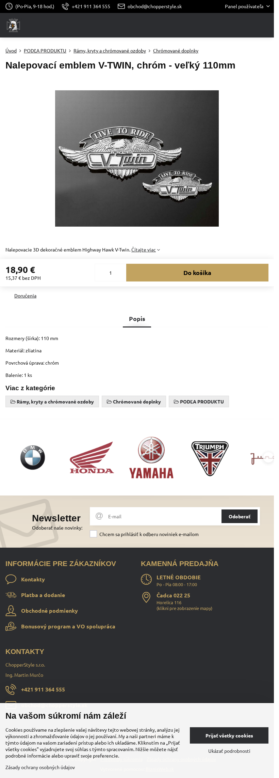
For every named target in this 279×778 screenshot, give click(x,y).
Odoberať (239, 516)
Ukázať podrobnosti (229, 751)
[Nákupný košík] (249, 25)
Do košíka (197, 272)
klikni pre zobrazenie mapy (184, 608)
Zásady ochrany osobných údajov (40, 767)
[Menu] (266, 25)
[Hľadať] (233, 25)
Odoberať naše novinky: (57, 527)
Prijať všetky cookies (229, 735)
